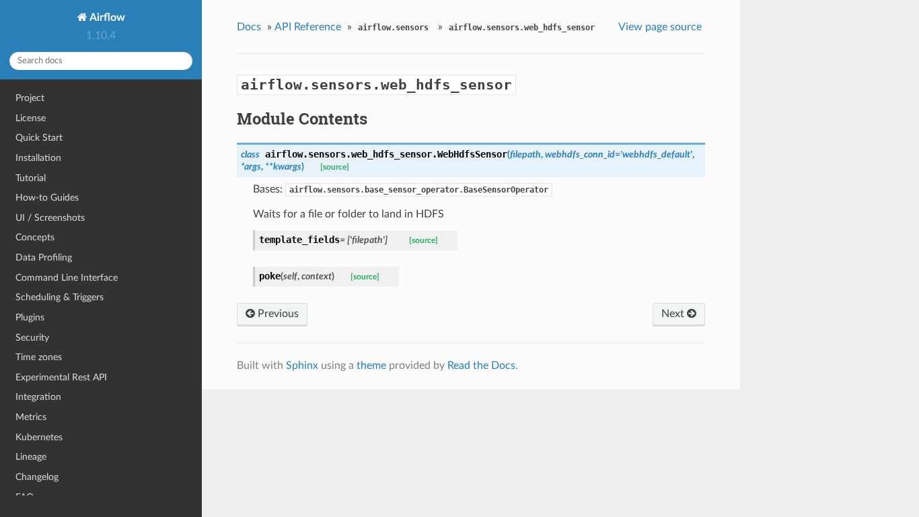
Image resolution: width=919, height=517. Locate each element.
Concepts (34, 237)
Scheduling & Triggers (59, 297)
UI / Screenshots (50, 218)
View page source (660, 27)
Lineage (30, 457)
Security (32, 338)
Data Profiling (43, 257)
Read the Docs (481, 365)
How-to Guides (47, 198)
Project (29, 98)
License (30, 118)
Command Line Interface (66, 278)
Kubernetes (39, 437)
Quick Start (39, 138)
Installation (38, 158)
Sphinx (302, 365)
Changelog (37, 477)
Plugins (29, 317)
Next (674, 313)
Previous (277, 313)
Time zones (38, 357)
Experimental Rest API (61, 377)
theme (371, 365)
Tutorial (30, 178)
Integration (38, 397)
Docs (249, 27)
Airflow (106, 17)
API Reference (307, 27)
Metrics (30, 417)
